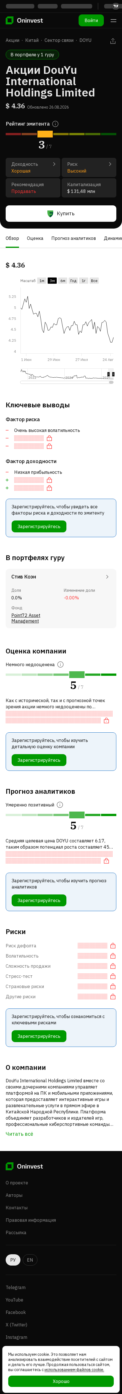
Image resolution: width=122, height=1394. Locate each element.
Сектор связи (59, 40)
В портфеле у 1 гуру (32, 54)
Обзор (12, 238)
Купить (66, 213)
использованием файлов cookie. (74, 1369)
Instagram (16, 1337)
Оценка (35, 238)
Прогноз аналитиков (73, 238)
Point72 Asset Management (25, 618)
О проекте (17, 1183)
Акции (12, 40)
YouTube (14, 1300)
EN (30, 1260)
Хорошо (61, 1381)
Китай (32, 40)
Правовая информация (31, 1220)
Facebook (16, 1312)
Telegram (16, 1287)
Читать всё (19, 1134)
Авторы (14, 1195)
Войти (91, 20)
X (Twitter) (16, 1325)
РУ (13, 1260)
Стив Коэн (23, 576)
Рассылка (16, 1232)
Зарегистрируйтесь (39, 526)
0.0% (16, 598)
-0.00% (71, 598)
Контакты (17, 1207)
